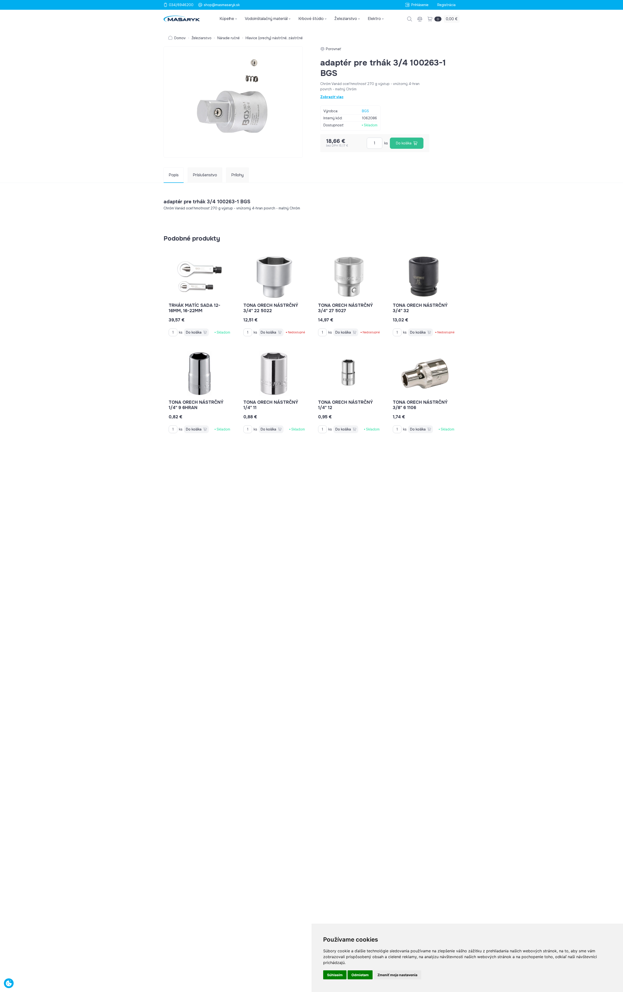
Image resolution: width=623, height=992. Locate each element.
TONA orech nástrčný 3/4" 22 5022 (270, 308)
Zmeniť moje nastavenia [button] (397, 975)
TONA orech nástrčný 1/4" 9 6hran (196, 405)
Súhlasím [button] (335, 975)
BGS (365, 111)
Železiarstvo (201, 38)
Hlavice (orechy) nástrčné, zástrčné (274, 38)
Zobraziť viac (331, 97)
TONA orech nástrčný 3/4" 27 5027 (345, 308)
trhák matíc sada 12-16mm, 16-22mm (194, 308)
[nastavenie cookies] (9, 983)
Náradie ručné (228, 38)
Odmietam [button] (360, 975)
